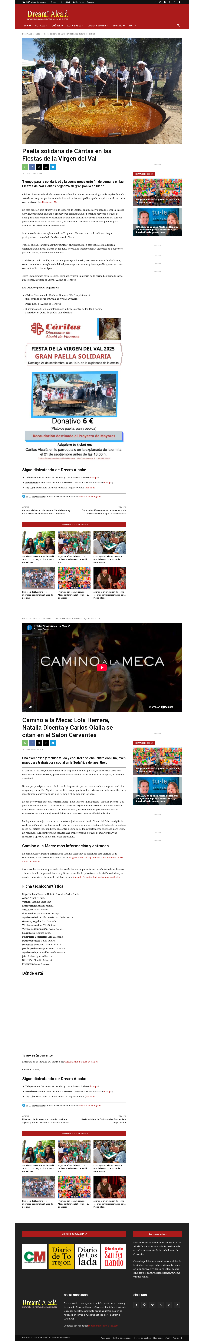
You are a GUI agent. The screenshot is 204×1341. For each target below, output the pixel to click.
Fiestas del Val (49, 202)
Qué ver (56, 25)
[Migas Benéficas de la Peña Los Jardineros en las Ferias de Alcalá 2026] (74, 542)
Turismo (117, 25)
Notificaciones (78, 2)
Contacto (90, 2)
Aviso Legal (105, 1338)
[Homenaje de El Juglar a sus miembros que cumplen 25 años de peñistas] (38, 578)
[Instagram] (160, 2)
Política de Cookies (142, 1338)
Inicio (27, 25)
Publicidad (65, 2)
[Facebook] (155, 2)
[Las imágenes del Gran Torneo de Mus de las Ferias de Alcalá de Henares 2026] (109, 542)
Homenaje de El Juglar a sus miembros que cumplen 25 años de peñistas (37, 595)
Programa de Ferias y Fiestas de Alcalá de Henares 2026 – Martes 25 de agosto (73, 595)
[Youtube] (179, 2)
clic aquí (93, 477)
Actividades (74, 25)
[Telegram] (164, 2)
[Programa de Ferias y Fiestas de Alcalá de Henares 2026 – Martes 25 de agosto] (74, 578)
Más (131, 25)
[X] (169, 2)
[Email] (46, 167)
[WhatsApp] (174, 2)
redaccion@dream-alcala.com (103, 1325)
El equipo (55, 2)
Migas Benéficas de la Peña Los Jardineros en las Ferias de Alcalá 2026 (72, 559)
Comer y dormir (97, 25)
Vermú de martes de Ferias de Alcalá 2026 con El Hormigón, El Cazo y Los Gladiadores (38, 559)
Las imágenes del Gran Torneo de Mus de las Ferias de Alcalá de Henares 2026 (107, 559)
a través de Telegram (89, 496)
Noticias (40, 25)
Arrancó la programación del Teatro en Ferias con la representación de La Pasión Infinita (109, 595)
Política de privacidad (122, 1338)
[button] (178, 25)
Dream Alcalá (28, 34)
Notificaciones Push (161, 1338)
